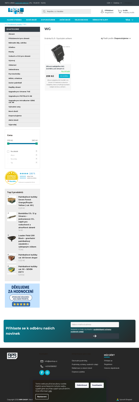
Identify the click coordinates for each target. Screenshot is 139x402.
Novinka (24, 159)
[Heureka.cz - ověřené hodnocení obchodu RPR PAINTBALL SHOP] (22, 177)
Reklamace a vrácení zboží (82, 368)
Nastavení (42, 397)
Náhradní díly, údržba (17, 43)
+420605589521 (51, 366)
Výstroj (12, 61)
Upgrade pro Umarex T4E (19, 92)
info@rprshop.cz (51, 361)
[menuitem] (14, 19)
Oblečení (12, 65)
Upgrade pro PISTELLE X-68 (20, 96)
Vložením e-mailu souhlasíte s (91, 330)
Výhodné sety (15, 107)
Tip (24, 163)
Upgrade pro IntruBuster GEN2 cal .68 (22, 101)
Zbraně (12, 34)
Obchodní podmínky (79, 361)
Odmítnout (82, 385)
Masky (11, 52)
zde (50, 391)
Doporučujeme (15, 116)
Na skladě (24, 151)
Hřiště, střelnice (15, 78)
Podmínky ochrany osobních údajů (85, 364)
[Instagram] (47, 372)
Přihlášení (109, 10)
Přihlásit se (108, 361)
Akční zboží (13, 120)
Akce (24, 155)
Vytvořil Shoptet (126, 400)
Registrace (109, 12)
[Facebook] (41, 372)
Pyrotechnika (14, 74)
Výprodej (12, 125)
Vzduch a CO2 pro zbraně (19, 56)
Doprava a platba (78, 372)
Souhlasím (97, 385)
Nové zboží (13, 111)
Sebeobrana (14, 69)
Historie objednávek (111, 368)
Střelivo (12, 47)
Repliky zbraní (15, 87)
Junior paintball (15, 83)
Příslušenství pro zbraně (19, 38)
